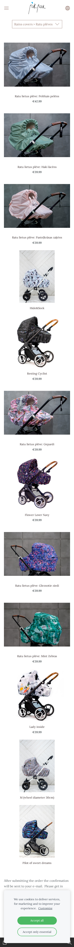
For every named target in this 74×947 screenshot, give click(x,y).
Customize (45, 908)
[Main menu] (6, 8)
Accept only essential (37, 932)
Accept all (37, 920)
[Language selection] (67, 8)
